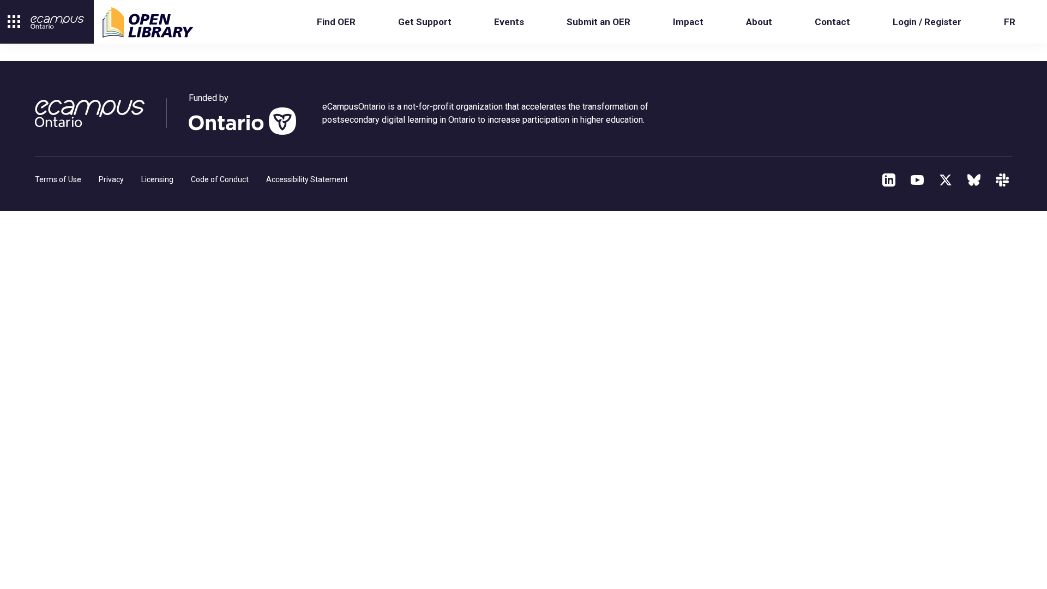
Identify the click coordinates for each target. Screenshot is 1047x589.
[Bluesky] (974, 180)
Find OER (336, 21)
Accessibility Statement (307, 179)
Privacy (111, 179)
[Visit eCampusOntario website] (57, 22)
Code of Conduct (220, 179)
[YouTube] (917, 180)
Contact (832, 21)
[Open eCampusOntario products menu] (14, 22)
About (759, 21)
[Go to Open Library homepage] (148, 22)
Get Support (425, 21)
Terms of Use (58, 179)
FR (1009, 21)
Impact (688, 21)
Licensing (157, 179)
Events (509, 21)
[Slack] (1002, 180)
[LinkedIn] (889, 180)
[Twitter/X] (945, 180)
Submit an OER (598, 21)
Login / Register (927, 21)
